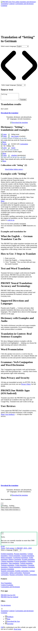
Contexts (12, 4)
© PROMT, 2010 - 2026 (23, 548)
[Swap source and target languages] (19, 83)
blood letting (9, 169)
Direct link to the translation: (10, 507)
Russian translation (20, 554)
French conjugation (30, 575)
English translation (7, 554)
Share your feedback (8, 414)
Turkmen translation (7, 565)
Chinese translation (7, 561)
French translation (14, 556)
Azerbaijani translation (20, 557)
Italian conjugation (16, 573)
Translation (4, 4)
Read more (17, 629)
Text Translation (6, 583)
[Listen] (4, 134)
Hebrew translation (15, 559)
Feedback (10, 617)
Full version (10, 548)
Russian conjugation (16, 575)
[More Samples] (3, 142)
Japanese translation (7, 569)
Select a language (6, 550)
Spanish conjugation (7, 571)
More (2, 201)
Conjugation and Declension (10, 587)
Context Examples (7, 585)
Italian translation (6, 557)
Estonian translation (28, 567)
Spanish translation (27, 556)
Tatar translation (14, 563)
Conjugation (24, 4)
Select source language (8, 46)
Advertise (10, 624)
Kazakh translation (28, 559)
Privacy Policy (26, 384)
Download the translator (9, 113)
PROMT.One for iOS (8, 595)
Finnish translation (15, 567)
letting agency (18, 169)
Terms (3, 548)
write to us (10, 220)
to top (3, 546)
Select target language (8, 85)
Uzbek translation (21, 565)
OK (2, 627)
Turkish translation (26, 563)
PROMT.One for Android (9, 597)
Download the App (13, 621)
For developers (6, 605)
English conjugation (21, 571)
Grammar (4, 5)
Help (8, 619)
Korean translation (20, 561)
